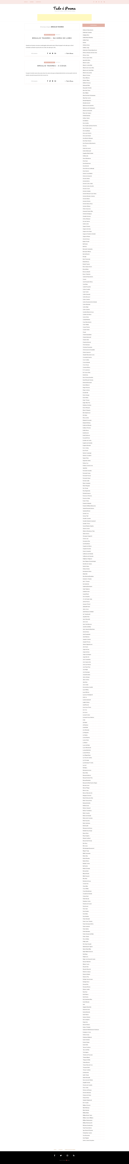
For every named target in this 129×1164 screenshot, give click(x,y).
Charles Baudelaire (87, 334)
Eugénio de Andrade (87, 443)
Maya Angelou (86, 835)
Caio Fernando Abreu (88, 281)
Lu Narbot (85, 742)
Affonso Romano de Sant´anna (90, 52)
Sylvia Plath (85, 1044)
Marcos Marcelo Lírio (87, 793)
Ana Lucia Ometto (87, 133)
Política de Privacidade (70, 1149)
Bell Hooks (85, 244)
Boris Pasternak (86, 259)
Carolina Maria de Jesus (88, 312)
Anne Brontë (86, 166)
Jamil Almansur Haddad (88, 611)
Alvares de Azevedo (87, 110)
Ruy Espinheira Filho (87, 999)
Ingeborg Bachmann (87, 586)
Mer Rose (85, 843)
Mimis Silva (85, 856)
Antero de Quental (87, 176)
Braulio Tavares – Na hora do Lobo (52, 38)
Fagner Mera (86, 458)
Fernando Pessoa (87, 475)
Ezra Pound (85, 450)
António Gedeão (87, 191)
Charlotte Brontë (87, 342)
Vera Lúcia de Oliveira (88, 1080)
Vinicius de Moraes (87, 1090)
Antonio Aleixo (86, 178)
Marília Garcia (86, 805)
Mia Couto (85, 845)
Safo (84, 1004)
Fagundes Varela (86, 460)
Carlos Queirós (86, 309)
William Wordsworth (87, 1122)
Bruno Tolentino (86, 274)
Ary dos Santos (86, 221)
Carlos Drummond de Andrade (90, 302)
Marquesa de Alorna (87, 828)
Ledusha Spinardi (87, 699)
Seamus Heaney (86, 1017)
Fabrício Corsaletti (87, 455)
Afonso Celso (86, 55)
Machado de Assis (87, 770)
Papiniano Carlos (87, 901)
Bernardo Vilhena (87, 251)
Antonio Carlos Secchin (88, 186)
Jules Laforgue (86, 677)
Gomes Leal (85, 538)
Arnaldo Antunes (87, 216)
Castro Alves (86, 317)
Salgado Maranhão (87, 1007)
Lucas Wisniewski (87, 747)
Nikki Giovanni (86, 876)
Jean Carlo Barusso (87, 624)
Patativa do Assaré (87, 903)
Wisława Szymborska (88, 1125)
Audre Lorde (86, 223)
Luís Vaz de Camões (87, 757)
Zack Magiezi (86, 1138)
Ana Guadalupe (86, 130)
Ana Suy (85, 145)
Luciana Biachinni (87, 750)
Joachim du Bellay (87, 626)
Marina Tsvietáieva (87, 810)
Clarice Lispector (87, 352)
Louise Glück (86, 740)
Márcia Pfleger (86, 787)
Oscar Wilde (86, 888)
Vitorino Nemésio (87, 1092)
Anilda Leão (85, 155)
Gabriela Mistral (86, 511)
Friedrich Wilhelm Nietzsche (89, 505)
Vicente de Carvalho (87, 1085)
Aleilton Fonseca (87, 82)
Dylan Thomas (86, 400)
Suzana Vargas (86, 1042)
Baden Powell (86, 241)
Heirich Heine (86, 566)
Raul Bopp (85, 954)
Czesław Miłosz (86, 367)
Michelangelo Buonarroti (88, 848)
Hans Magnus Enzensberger (89, 561)
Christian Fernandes (87, 347)
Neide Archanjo (86, 868)
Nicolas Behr (86, 871)
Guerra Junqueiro (87, 551)
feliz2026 (85, 468)
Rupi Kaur (85, 991)
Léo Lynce (85, 712)
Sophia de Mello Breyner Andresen (91, 1029)
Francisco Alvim (86, 498)
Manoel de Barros (87, 775)
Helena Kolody (86, 568)
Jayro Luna (85, 621)
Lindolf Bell (85, 727)
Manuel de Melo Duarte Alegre (90, 782)
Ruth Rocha (85, 997)
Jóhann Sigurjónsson (87, 644)
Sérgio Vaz (85, 1022)
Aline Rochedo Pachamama (89, 95)
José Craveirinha (86, 659)
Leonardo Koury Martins (88, 717)
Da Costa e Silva (86, 372)
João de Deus (86, 631)
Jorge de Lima (86, 649)
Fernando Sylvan (86, 478)
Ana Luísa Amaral (87, 135)
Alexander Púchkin (87, 87)
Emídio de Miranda (87, 425)
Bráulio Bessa (86, 261)
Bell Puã (85, 246)
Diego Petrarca (86, 387)
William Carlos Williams (88, 1117)
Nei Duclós (85, 866)
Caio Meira (85, 284)
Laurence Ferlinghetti (88, 694)
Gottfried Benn (86, 543)
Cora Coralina (86, 359)
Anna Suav (85, 161)
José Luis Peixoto (87, 664)
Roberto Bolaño (86, 974)
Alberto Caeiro (86, 62)
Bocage (84, 256)
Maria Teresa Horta (87, 800)
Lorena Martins (86, 737)
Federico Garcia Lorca (88, 465)
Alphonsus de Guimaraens (89, 108)
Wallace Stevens (86, 1105)
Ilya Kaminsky (86, 584)
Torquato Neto (86, 1067)
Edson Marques (86, 407)
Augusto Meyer (86, 236)
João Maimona (86, 636)
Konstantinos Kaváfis (88, 687)
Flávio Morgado (86, 485)
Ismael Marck (86, 594)
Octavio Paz (85, 883)
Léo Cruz (85, 709)
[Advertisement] (64, 17)
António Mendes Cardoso (89, 196)
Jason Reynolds (86, 619)
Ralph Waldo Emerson (88, 951)
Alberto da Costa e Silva (88, 67)
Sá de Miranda (86, 1002)
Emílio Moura (86, 430)
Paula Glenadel (86, 918)
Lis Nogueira (86, 732)
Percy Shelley (86, 939)
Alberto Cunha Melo (87, 65)
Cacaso (84, 279)
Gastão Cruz (86, 513)
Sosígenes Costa (87, 1032)
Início (26, 1)
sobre (32, 1)
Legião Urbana (86, 702)
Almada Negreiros (87, 100)
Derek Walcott (86, 385)
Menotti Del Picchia (87, 840)
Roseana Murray (86, 986)
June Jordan (85, 684)
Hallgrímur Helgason (87, 558)
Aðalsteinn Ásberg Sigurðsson (90, 50)
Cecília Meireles (86, 319)
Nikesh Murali (86, 873)
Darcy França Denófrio (88, 377)
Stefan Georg (86, 1034)
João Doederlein (86, 634)
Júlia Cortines (86, 679)
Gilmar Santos (86, 533)
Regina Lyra (85, 956)
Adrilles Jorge (86, 47)
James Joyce (86, 609)
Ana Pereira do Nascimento (89, 143)
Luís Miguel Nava (87, 755)
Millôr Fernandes (86, 853)
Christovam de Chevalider (89, 349)
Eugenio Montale (87, 445)
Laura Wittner (86, 692)
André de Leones (87, 148)
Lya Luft (84, 765)
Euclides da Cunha (87, 440)
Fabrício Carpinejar (87, 453)
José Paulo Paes (86, 667)
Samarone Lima (86, 1009)
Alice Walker (86, 92)
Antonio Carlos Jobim (88, 183)
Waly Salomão (86, 1110)
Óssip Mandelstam (87, 891)
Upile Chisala (86, 1075)
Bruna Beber (86, 269)
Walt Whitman (86, 1107)
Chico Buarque (86, 344)
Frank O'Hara (86, 500)
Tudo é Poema (69, 53)
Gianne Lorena (86, 528)
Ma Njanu (85, 767)
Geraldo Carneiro (87, 518)
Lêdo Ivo (85, 697)
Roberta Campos (87, 971)
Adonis (84, 42)
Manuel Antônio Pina (87, 777)
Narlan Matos (86, 861)
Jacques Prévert (86, 604)
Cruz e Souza (86, 364)
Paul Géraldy (86, 911)
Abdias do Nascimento (88, 30)
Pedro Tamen (86, 936)
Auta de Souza (86, 239)
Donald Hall (85, 392)
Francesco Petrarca (87, 495)
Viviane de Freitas (87, 1095)
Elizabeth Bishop (86, 422)
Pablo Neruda (86, 898)
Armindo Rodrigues (87, 213)
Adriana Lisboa (86, 45)
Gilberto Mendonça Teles (89, 531)
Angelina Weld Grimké (88, 153)
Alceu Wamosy (86, 77)
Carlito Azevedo (86, 294)
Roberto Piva (86, 976)
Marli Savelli (85, 825)
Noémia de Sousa (87, 881)
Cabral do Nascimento (88, 276)
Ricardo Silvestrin (87, 969)
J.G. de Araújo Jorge (87, 599)
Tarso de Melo (86, 1049)
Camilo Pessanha (87, 286)
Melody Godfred (86, 838)
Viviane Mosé (86, 1097)
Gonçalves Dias (86, 541)
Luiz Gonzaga (86, 760)
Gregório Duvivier (87, 548)
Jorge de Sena (86, 652)
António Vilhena (86, 206)
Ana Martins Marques (88, 138)
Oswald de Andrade (87, 893)
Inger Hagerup (86, 589)
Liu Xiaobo (85, 735)
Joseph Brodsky (86, 674)
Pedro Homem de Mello (88, 934)
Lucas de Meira (86, 745)
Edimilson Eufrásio (87, 405)
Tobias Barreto (86, 1062)
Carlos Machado (86, 304)
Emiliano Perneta (87, 427)
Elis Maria (85, 415)
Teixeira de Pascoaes (88, 1054)
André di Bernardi (87, 150)
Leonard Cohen (86, 715)
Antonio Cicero (86, 188)
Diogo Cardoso (86, 390)
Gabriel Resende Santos (88, 508)
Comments (34, 53)
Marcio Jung (85, 790)
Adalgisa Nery (86, 35)
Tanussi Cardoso (87, 1047)
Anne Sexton (86, 171)
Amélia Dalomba (86, 115)
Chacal (84, 332)
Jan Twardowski (86, 614)
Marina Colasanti (87, 808)
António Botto (86, 181)
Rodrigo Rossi (86, 981)
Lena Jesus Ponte (87, 707)
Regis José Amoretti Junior (89, 959)
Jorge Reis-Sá (86, 657)
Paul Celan (85, 908)
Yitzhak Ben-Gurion (87, 1132)
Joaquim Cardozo (87, 639)
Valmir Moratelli (86, 1077)
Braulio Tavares (49, 34)
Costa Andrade (86, 362)
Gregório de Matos (87, 546)
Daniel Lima (85, 375)
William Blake (86, 1112)
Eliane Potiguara (86, 410)
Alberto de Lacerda (87, 72)
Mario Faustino (86, 820)
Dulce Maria (85, 397)
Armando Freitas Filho (88, 211)
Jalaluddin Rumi (86, 606)
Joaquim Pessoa (86, 641)
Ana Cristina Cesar (87, 128)
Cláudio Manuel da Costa (88, 354)
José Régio (85, 669)
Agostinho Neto (86, 60)
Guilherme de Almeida (88, 553)
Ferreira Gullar (86, 480)
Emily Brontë (86, 432)
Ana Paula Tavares (87, 140)
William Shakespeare (87, 1120)
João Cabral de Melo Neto (89, 629)
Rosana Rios (85, 984)
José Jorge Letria (87, 662)
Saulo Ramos (86, 1014)
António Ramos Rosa (87, 203)
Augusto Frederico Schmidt (89, 234)
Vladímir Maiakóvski (87, 1100)
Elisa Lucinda (86, 417)
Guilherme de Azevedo (88, 556)
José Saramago (86, 672)
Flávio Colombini (86, 483)
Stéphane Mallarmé (87, 1037)
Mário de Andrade (87, 815)
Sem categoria (86, 1019)
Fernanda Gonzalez (87, 470)
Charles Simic (86, 339)
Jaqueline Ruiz (86, 616)
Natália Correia (86, 863)
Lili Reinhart (85, 725)
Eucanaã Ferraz (86, 437)
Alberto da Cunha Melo (88, 70)
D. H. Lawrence (86, 370)
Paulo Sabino (86, 928)
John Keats (85, 646)
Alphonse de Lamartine (88, 105)
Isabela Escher (86, 591)
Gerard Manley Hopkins (88, 526)
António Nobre (86, 198)
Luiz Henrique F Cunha (88, 762)
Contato (38, 1)
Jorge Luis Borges (87, 654)
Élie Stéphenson (86, 412)
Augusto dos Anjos (87, 231)
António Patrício (86, 201)
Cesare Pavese (86, 327)
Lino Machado (86, 730)
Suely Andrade (86, 1039)
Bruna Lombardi (86, 271)
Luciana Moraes (86, 752)
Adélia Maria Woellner (88, 37)
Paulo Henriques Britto (88, 923)
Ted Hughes (86, 1052)
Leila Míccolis (86, 704)
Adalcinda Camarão (87, 32)
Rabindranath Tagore (88, 946)
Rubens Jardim (86, 989)
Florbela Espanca (87, 493)
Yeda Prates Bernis (87, 1127)
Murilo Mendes (86, 858)
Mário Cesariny (86, 813)
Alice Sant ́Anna (86, 90)
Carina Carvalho (86, 289)
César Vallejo (86, 324)
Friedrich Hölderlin (87, 503)
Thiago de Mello (86, 1059)
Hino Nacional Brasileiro (88, 576)
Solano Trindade (86, 1027)
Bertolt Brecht (86, 254)
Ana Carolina (86, 123)
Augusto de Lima (87, 229)
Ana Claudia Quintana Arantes (90, 125)
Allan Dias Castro (87, 98)
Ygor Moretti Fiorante (88, 1130)
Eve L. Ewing (86, 448)
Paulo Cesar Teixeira (87, 921)
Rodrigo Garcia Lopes (88, 979)
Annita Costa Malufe (87, 173)
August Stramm (86, 226)
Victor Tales (85, 1087)
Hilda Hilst (85, 574)
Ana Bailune (85, 120)
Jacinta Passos (86, 601)
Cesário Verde (86, 329)
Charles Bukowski (87, 337)
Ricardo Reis (86, 966)
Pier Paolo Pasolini (87, 944)
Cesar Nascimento (87, 322)
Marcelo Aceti (86, 785)
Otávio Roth (86, 896)
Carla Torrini (85, 291)
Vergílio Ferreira (86, 1082)
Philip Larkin (85, 941)
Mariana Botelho (86, 803)
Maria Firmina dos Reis (88, 798)
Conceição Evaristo (87, 357)
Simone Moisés (86, 1024)
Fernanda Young (86, 473)
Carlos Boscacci (86, 296)
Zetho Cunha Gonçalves (88, 1140)
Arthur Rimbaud (86, 218)
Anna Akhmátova (87, 158)
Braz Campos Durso (87, 266)
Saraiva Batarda (86, 1012)
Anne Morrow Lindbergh (88, 168)
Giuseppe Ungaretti (87, 536)
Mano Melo (85, 772)
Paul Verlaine (86, 916)
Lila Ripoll (85, 722)
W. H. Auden (86, 1102)
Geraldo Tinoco (86, 523)
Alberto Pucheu (86, 75)
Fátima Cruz (85, 463)
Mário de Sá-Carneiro (88, 818)
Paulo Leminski (86, 926)
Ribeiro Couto (86, 964)
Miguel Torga (86, 850)
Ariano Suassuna (87, 208)
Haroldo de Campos (87, 563)
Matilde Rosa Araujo (87, 830)
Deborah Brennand (87, 382)
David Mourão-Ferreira (88, 380)
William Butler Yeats (87, 1115)
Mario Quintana (86, 823)
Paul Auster (85, 906)
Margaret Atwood (87, 795)
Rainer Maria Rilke (87, 949)
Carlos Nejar (85, 307)
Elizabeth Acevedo (87, 420)
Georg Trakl (85, 516)
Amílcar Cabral (86, 118)
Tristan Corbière (86, 1070)
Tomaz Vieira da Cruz (87, 1065)
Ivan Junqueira (86, 596)
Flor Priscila (85, 488)
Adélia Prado (86, 40)
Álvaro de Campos (87, 113)
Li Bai (84, 720)
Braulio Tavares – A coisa (51, 66)
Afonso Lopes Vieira (87, 57)
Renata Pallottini (87, 961)
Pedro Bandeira (86, 931)
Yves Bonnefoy (86, 1135)
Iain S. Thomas (86, 581)
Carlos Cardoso (86, 299)
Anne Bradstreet (87, 163)
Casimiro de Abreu (87, 314)
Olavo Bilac (85, 886)
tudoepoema (86, 1072)
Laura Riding (85, 689)
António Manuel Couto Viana (89, 193)
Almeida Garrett (86, 103)
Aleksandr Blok (86, 85)
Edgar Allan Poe (86, 402)
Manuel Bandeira (87, 780)
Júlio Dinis (85, 682)
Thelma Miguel (86, 1057)
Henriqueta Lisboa (87, 571)
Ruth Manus (85, 994)
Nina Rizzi (85, 878)
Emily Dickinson (86, 435)
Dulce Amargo (86, 395)
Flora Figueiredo (86, 490)
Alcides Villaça (86, 80)
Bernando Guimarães (88, 249)
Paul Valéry (85, 913)
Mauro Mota (85, 833)
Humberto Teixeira (87, 579)
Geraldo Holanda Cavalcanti (89, 521)
